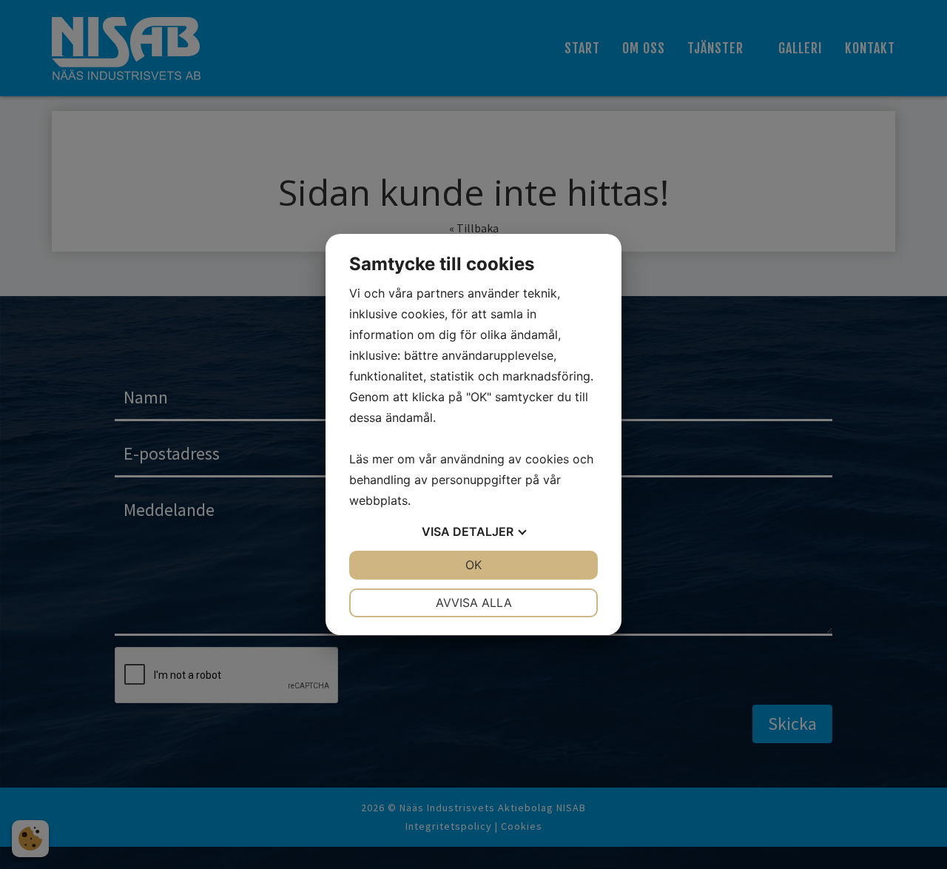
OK (473, 564)
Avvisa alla (474, 602)
